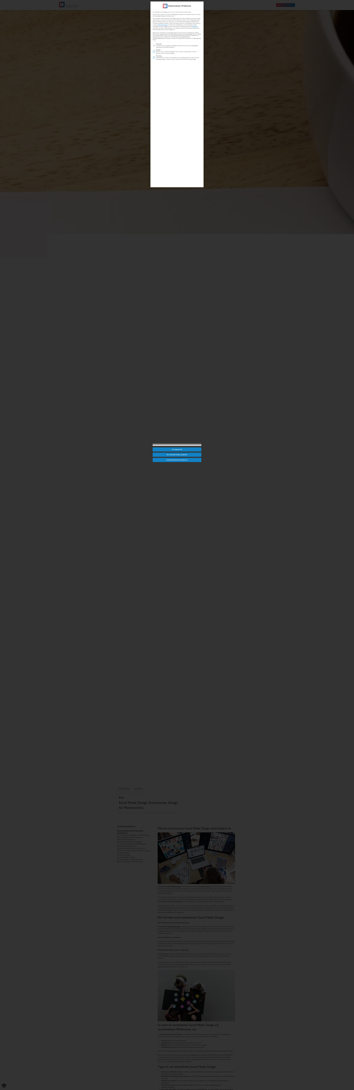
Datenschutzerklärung (163, 25)
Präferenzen (166, 468)
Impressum (187, 468)
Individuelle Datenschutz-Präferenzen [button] (177, 460)
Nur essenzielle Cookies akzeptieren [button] (177, 454)
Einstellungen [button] (195, 26)
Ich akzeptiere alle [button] (177, 449)
